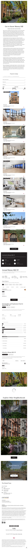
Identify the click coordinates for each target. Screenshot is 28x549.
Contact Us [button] (14, 475)
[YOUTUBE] (14, 526)
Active (14, 284)
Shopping (10, 284)
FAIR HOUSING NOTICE (4, 505)
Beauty (17, 284)
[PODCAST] (18, 526)
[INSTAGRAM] (10, 526)
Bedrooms (4, 84)
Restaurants (6, 284)
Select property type (5, 79)
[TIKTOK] (16, 526)
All (3, 284)
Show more (14, 299)
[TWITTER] (12, 526)
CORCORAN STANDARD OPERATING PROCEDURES (14, 505)
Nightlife (21, 284)
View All (14, 457)
